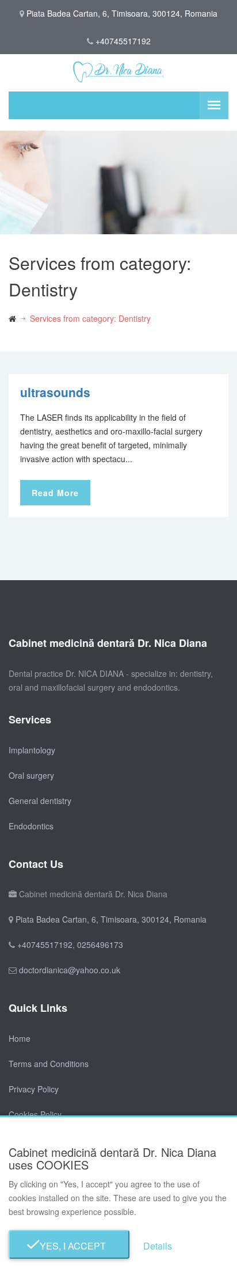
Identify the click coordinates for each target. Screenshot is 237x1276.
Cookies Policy (35, 1114)
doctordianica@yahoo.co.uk (69, 970)
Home (19, 1038)
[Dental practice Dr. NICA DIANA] (19, 318)
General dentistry (40, 800)
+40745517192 (123, 41)
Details (157, 1245)
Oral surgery (31, 775)
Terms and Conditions (49, 1063)
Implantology (32, 750)
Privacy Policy (34, 1089)
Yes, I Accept (69, 1245)
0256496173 (100, 944)
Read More (55, 492)
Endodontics (31, 826)
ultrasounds (55, 392)
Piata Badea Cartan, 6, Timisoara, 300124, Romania (111, 919)
